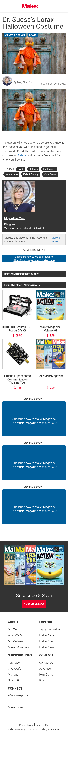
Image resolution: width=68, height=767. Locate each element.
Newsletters (15, 680)
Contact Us (46, 662)
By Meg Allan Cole (24, 82)
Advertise (45, 668)
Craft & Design (15, 35)
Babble (22, 155)
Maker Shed (46, 641)
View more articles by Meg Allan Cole (24, 228)
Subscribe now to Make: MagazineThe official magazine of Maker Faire (34, 258)
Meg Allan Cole (14, 218)
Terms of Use (42, 724)
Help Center (46, 674)
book (20, 169)
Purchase (14, 662)
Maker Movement (19, 647)
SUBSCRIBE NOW (34, 603)
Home (32, 35)
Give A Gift (14, 668)
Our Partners (16, 641)
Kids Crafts (50, 174)
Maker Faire (46, 635)
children (33, 169)
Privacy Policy (26, 724)
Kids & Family (30, 174)
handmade (12, 174)
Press (42, 680)
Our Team (14, 629)
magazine (49, 629)
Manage (13, 674)
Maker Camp (47, 647)
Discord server (55, 239)
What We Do (15, 635)
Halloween (49, 169)
